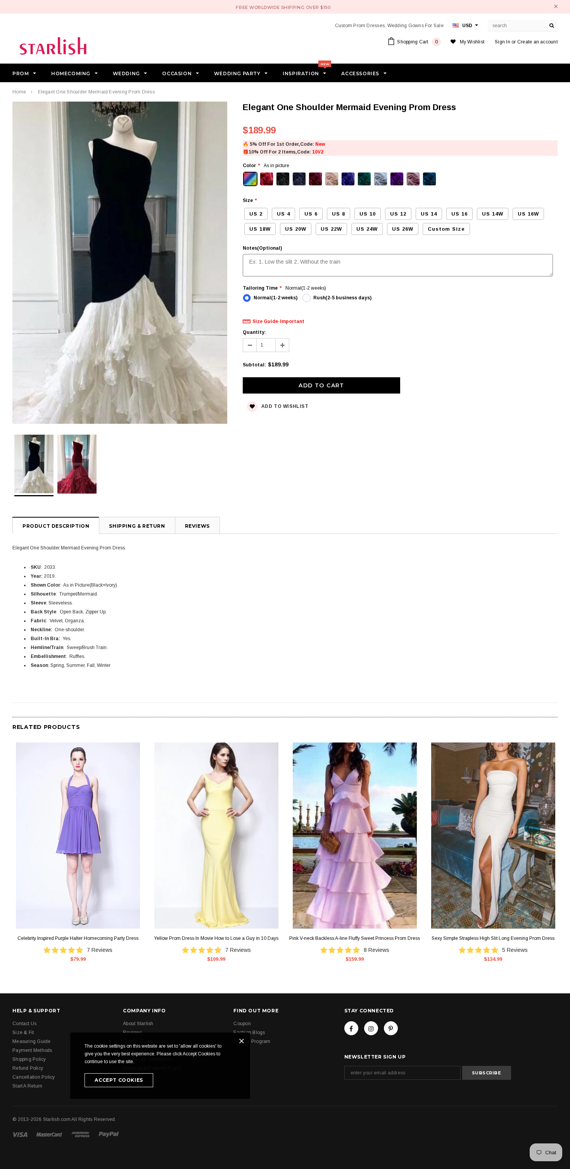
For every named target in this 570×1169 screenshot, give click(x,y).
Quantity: (254, 332)
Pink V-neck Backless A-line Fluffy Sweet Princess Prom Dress (354, 938)
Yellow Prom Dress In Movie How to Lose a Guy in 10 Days (216, 938)
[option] (119, 264)
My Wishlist (472, 42)
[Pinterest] (391, 1028)
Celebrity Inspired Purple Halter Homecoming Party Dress (77, 938)
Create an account (537, 42)
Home (19, 92)
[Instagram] (371, 1028)
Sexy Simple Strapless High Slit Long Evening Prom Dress (493, 938)
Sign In (502, 42)
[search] (552, 25)
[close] (556, 6)
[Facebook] (351, 1028)
